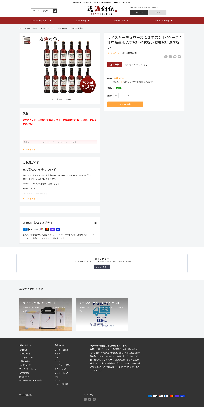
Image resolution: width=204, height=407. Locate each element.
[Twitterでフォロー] (89, 399)
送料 (122, 82)
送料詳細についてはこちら (136, 64)
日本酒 (57, 353)
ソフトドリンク (61, 373)
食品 (57, 376)
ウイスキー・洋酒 (62, 365)
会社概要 (23, 350)
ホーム (21, 28)
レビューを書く (102, 267)
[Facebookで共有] (166, 56)
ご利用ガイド (155, 7)
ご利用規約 (24, 373)
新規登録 (134, 7)
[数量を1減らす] (115, 95)
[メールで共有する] (179, 56)
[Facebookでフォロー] (85, 399)
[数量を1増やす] (128, 95)
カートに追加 (125, 104)
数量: (109, 95)
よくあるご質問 (26, 357)
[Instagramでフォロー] (94, 399)
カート (157, 12)
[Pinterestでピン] (170, 56)
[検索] (55, 11)
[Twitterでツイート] (174, 56)
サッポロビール (113, 53)
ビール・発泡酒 (61, 350)
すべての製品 (32, 28)
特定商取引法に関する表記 (30, 380)
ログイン (139, 12)
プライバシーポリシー (28, 369)
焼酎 (57, 357)
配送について (25, 376)
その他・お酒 (60, 369)
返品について (25, 365)
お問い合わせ (25, 361)
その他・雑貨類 (61, 384)
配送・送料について (144, 7)
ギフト (57, 380)
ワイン (57, 361)
